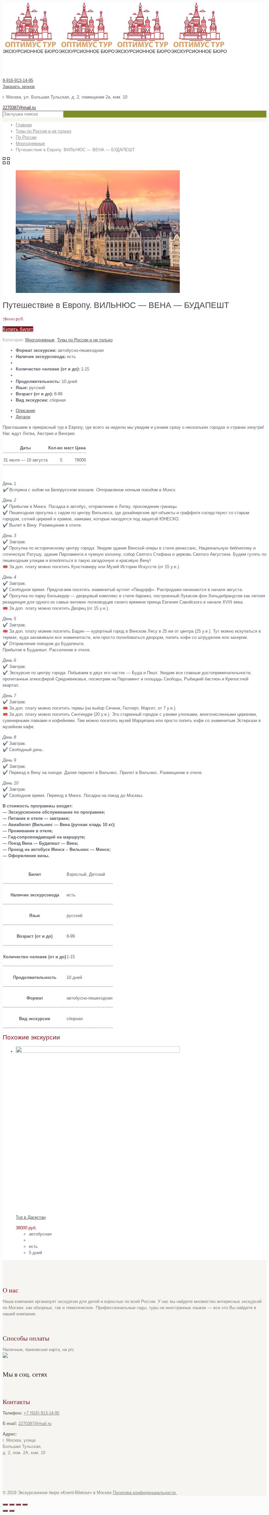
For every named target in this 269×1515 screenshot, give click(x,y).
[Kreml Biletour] (115, 52)
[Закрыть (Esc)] (5, 1505)
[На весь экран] (18, 1505)
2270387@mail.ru (19, 107)
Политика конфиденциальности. (145, 1492)
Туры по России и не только (43, 131)
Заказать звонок (19, 86)
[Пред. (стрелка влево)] (5, 1511)
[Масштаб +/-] (25, 1505)
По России (26, 137)
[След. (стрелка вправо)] (11, 1511)
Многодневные (30, 143)
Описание (25, 410)
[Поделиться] (11, 1505)
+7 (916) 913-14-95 (41, 1413)
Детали (23, 416)
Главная (24, 124)
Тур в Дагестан (31, 1217)
